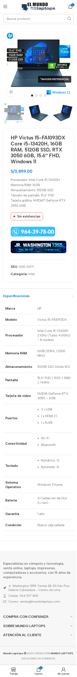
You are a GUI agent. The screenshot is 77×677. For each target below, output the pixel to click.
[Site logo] (38, 6)
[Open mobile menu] (5, 6)
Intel (31, 274)
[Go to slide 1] (32, 95)
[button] (7, 64)
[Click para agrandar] (11, 92)
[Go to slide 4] (45, 95)
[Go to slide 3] (41, 95)
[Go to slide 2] (36, 95)
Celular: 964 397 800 (23, 596)
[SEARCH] (69, 18)
